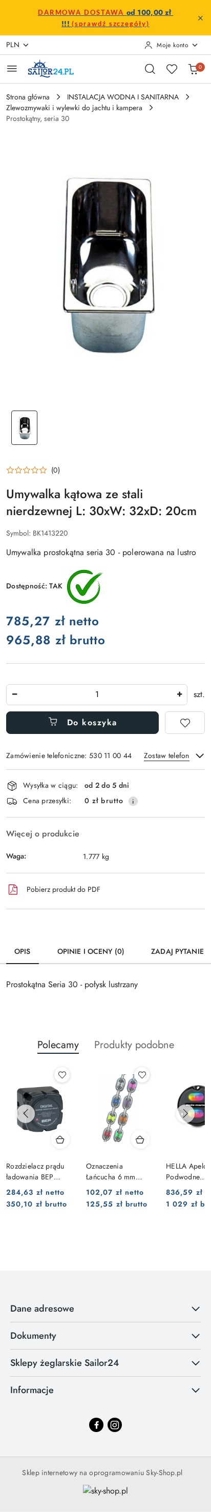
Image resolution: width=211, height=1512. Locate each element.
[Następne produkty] (185, 1113)
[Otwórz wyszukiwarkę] (150, 68)
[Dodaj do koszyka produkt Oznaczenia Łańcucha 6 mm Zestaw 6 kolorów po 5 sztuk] (140, 1139)
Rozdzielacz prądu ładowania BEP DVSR (35, 1171)
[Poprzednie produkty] (25, 1113)
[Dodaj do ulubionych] (185, 722)
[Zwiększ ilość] (179, 695)
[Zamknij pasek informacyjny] (200, 18)
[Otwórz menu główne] (12, 68)
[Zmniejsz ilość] (14, 695)
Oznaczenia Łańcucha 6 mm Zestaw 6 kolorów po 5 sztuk (119, 1171)
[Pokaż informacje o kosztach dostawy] (133, 801)
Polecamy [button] (58, 1044)
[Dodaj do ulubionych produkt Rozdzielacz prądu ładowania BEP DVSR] (62, 1074)
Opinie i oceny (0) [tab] (91, 951)
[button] (33, 470)
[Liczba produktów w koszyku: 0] (193, 68)
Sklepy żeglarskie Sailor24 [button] (64, 1363)
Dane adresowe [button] (42, 1308)
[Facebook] (96, 1425)
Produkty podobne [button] (134, 1044)
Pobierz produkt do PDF (63, 889)
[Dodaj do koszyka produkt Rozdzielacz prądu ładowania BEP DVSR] (60, 1139)
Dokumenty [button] (33, 1335)
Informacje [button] (32, 1390)
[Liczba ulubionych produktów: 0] (171, 68)
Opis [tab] (22, 951)
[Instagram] (115, 1425)
